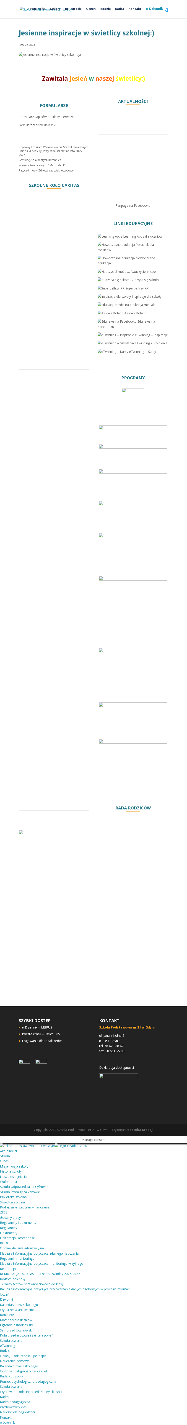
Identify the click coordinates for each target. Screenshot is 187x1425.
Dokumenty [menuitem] (8, 1233)
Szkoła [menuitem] (5, 1156)
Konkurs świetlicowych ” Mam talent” (42, 165)
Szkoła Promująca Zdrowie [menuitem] (20, 1192)
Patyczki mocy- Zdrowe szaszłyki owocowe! (46, 170)
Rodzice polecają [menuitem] (12, 1279)
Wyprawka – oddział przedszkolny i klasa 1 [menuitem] (31, 1392)
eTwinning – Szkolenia (150, 343)
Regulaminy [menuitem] (8, 1228)
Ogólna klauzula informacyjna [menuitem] (22, 1248)
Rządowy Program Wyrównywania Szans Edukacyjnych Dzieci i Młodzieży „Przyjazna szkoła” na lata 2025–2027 (53, 151)
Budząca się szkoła (144, 280)
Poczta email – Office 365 (41, 1034)
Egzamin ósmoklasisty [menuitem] (16, 1325)
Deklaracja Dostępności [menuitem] (17, 1238)
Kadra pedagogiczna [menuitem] (15, 1402)
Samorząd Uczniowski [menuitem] (16, 1330)
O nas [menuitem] (4, 1161)
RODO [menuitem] (5, 1243)
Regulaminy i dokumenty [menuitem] (18, 1222)
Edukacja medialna (143, 305)
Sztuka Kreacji (141, 1130)
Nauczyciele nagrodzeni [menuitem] (17, 1412)
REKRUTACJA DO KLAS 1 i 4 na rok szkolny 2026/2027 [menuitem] (40, 1274)
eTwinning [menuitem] (7, 1345)
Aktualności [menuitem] (8, 1151)
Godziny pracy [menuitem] (10, 1217)
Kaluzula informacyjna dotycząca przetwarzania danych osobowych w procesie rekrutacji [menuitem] (65, 1289)
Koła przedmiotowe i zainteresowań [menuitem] (27, 1335)
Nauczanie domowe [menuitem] (15, 1361)
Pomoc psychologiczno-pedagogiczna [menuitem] (28, 1381)
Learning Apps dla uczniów (142, 236)
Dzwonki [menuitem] (6, 1299)
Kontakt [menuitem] (6, 1417)
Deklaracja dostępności (116, 1067)
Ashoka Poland (134, 313)
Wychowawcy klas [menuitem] (13, 1407)
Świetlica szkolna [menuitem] (12, 1202)
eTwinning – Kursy (142, 351)
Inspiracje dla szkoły (146, 296)
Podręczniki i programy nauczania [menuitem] (24, 1207)
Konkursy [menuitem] (7, 1315)
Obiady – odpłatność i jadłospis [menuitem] (23, 1356)
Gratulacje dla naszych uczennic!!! (40, 160)
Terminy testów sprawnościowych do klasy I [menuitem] (32, 1284)
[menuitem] (7, 1422)
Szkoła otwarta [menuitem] (11, 1340)
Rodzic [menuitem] (5, 1350)
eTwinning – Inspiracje (151, 335)
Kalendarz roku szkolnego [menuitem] (19, 1304)
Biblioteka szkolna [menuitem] (13, 1197)
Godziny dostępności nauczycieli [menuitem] (23, 1371)
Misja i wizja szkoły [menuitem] (14, 1166)
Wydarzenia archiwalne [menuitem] (17, 1309)
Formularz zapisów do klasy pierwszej (47, 117)
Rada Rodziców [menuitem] (11, 1376)
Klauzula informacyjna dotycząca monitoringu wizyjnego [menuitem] (41, 1263)
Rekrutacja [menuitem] (8, 1269)
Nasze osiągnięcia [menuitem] (13, 1176)
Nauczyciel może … (144, 271)
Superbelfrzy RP (137, 288)
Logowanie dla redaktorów (42, 1041)
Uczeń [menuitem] (4, 1294)
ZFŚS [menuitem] (4, 1212)
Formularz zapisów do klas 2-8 (38, 125)
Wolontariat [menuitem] (8, 1181)
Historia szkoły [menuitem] (11, 1171)
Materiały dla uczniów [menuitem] (16, 1320)
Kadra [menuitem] (4, 1397)
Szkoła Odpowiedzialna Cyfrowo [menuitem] (24, 1186)
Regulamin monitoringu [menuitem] (17, 1258)
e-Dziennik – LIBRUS (37, 1027)
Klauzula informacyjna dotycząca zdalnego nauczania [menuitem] (39, 1253)
